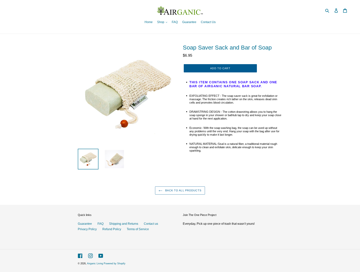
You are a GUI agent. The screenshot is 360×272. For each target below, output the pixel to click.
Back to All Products (182, 190)
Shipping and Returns (123, 223)
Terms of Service (138, 229)
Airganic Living (95, 263)
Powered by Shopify (114, 263)
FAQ (101, 223)
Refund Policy (111, 229)
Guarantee (85, 223)
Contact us (151, 223)
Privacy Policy (87, 229)
